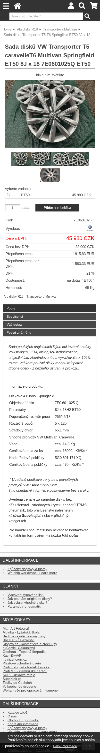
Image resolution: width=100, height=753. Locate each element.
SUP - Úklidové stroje (19, 675)
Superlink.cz (12, 679)
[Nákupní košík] (94, 7)
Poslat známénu (19, 332)
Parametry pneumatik (24, 606)
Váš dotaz (14, 324)
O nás (12, 716)
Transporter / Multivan (41, 296)
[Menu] (5, 6)
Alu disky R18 (13, 296)
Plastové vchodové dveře (22, 663)
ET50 (25, 195)
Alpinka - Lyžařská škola (21, 632)
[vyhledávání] (82, 7)
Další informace (65, 746)
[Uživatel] (71, 7)
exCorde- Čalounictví (19, 648)
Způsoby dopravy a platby (27, 569)
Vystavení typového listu (26, 595)
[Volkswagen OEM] (89, 230)
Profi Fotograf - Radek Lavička (26, 667)
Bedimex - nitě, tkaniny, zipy (24, 636)
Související (15, 316)
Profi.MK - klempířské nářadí (25, 671)
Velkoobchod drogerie (19, 686)
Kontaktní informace (23, 724)
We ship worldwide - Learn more (32, 573)
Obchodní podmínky (23, 720)
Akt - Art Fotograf (16, 628)
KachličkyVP (12, 655)
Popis (11, 308)
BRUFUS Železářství (18, 640)
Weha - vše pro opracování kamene (30, 690)
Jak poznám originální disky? (30, 599)
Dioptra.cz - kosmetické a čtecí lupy (30, 644)
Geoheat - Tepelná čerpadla (24, 652)
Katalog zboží (18, 712)
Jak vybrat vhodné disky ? (27, 602)
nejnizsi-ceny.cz (15, 659)
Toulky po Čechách (17, 683)
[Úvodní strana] (17, 7)
